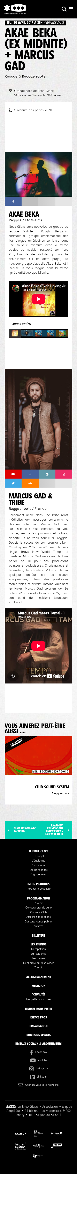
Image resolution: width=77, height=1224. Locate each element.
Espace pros (38, 1017)
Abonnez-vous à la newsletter (42, 1085)
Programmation (38, 898)
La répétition (38, 949)
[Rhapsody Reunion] (68, 830)
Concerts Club (38, 912)
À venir (38, 903)
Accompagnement (38, 977)
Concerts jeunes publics (39, 921)
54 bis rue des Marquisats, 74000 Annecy (38, 95)
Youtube (42, 1060)
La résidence (38, 953)
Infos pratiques (38, 884)
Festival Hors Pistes (38, 1009)
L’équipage (38, 860)
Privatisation (39, 1026)
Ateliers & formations (38, 917)
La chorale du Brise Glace (38, 963)
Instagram (42, 1068)
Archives (38, 926)
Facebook (41, 1052)
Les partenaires (39, 870)
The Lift (38, 967)
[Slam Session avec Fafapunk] (9, 830)
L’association (38, 865)
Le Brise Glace (38, 851)
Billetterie (38, 935)
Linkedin (42, 1076)
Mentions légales (38, 1035)
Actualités (38, 994)
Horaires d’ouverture (38, 888)
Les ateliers (38, 958)
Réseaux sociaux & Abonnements (38, 1044)
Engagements (38, 874)
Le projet (38, 856)
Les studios (38, 944)
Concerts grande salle (38, 907)
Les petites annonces (38, 999)
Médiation (39, 986)
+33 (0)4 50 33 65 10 (48, 1115)
